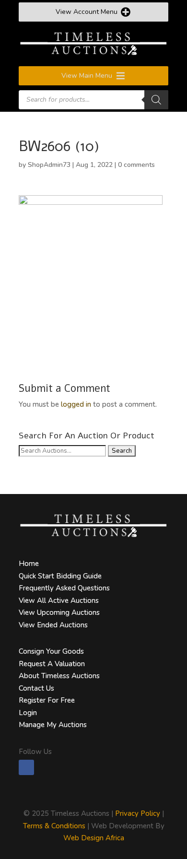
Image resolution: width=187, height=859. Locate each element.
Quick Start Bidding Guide (60, 576)
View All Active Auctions (59, 600)
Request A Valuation (52, 664)
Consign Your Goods (51, 651)
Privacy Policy (137, 813)
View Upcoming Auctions (59, 612)
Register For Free (47, 700)
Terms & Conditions (54, 826)
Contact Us (36, 688)
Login (28, 713)
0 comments (136, 164)
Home (29, 563)
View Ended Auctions (53, 625)
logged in (76, 404)
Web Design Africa (93, 838)
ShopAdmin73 (49, 164)
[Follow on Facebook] (26, 767)
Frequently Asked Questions (64, 588)
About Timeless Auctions (59, 676)
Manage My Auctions (53, 725)
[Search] (156, 99)
